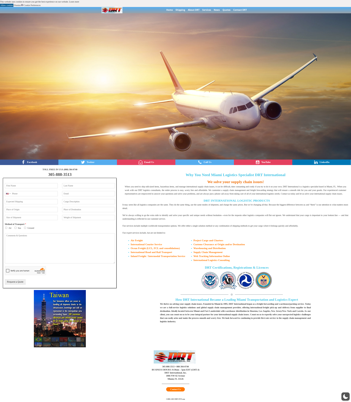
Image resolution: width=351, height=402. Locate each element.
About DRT (193, 9)
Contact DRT (240, 9)
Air (10, 228)
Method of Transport (15, 224)
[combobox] (8, 193)
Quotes (226, 9)
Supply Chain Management (208, 252)
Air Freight (137, 240)
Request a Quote (15, 282)
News (217, 9)
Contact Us (175, 389)
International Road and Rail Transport (151, 252)
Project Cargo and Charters (208, 240)
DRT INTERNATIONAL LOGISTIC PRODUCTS (237, 200)
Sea (19, 228)
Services (206, 9)
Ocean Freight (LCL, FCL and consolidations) (155, 248)
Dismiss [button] (17, 5)
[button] (38, 339)
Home (169, 9)
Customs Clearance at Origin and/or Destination (219, 244)
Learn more (74, 2)
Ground (30, 228)
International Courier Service (146, 244)
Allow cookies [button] (6, 5)
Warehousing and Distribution (209, 248)
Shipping (180, 9)
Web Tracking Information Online (211, 256)
